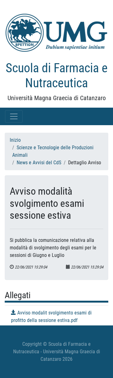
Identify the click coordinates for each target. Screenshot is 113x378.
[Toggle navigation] (14, 116)
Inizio (15, 140)
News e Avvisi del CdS (39, 163)
